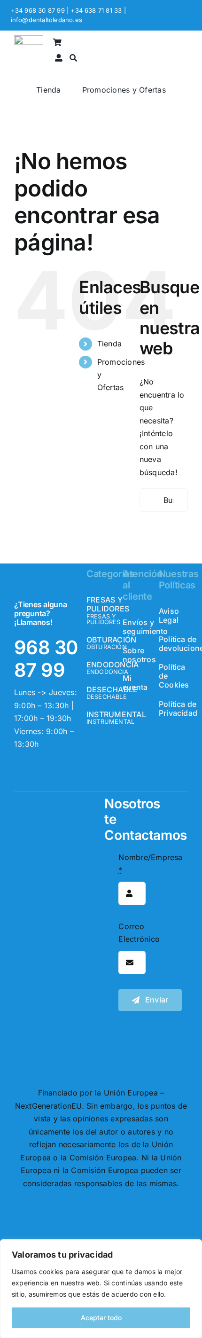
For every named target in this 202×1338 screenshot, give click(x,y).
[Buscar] (73, 58)
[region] (101, 1288)
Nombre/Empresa (150, 864)
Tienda (109, 343)
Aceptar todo (101, 1318)
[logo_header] (28, 39)
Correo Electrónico (139, 933)
